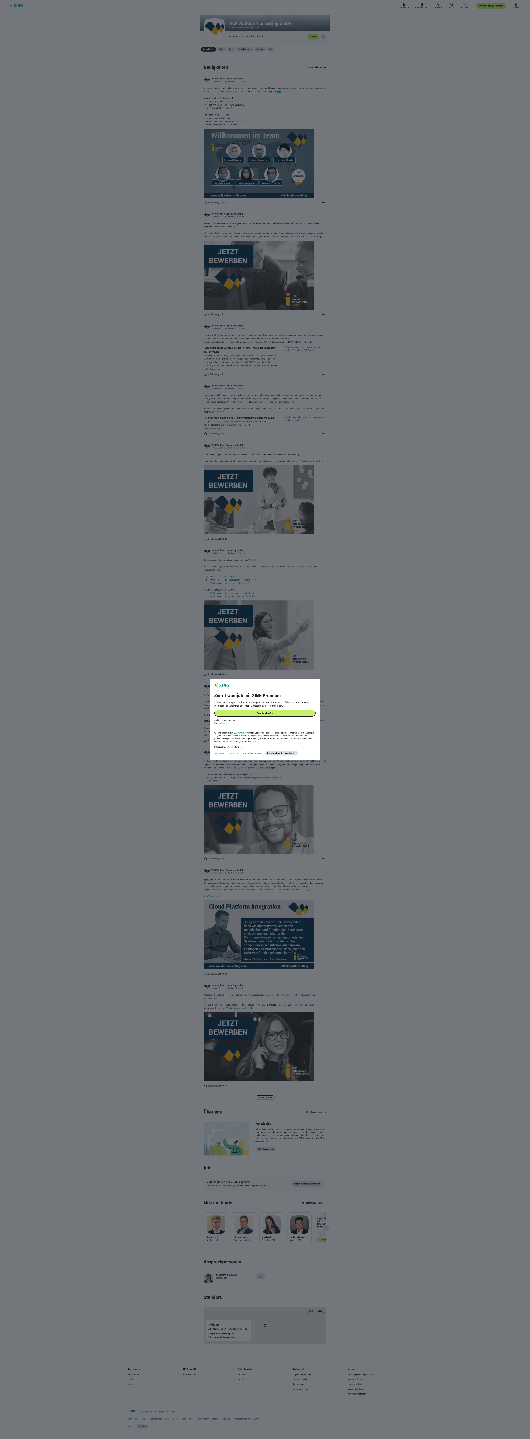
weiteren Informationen (224, 741)
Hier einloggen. (221, 723)
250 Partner (239, 733)
